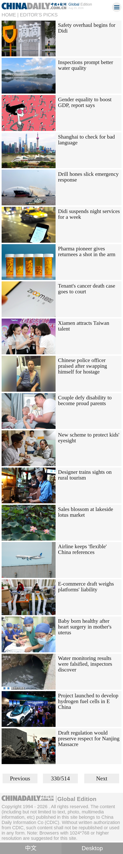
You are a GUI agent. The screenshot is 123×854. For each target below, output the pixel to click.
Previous (20, 778)
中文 (31, 848)
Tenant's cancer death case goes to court (86, 288)
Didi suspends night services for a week (89, 214)
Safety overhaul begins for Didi (86, 28)
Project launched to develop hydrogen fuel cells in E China (88, 701)
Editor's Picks (39, 14)
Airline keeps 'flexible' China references (82, 549)
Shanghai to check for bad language (86, 139)
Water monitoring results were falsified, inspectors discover (85, 664)
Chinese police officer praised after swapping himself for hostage (82, 366)
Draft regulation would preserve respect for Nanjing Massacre (88, 738)
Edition (80, 4)
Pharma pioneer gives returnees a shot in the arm (86, 251)
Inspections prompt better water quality (85, 65)
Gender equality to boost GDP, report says (84, 102)
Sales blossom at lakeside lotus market (85, 512)
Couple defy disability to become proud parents (85, 400)
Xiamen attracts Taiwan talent (83, 326)
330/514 (60, 778)
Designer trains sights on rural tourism (85, 475)
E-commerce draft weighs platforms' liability (86, 586)
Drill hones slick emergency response (88, 177)
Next (101, 778)
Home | (10, 14)
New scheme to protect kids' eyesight (88, 437)
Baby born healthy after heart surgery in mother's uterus (84, 626)
